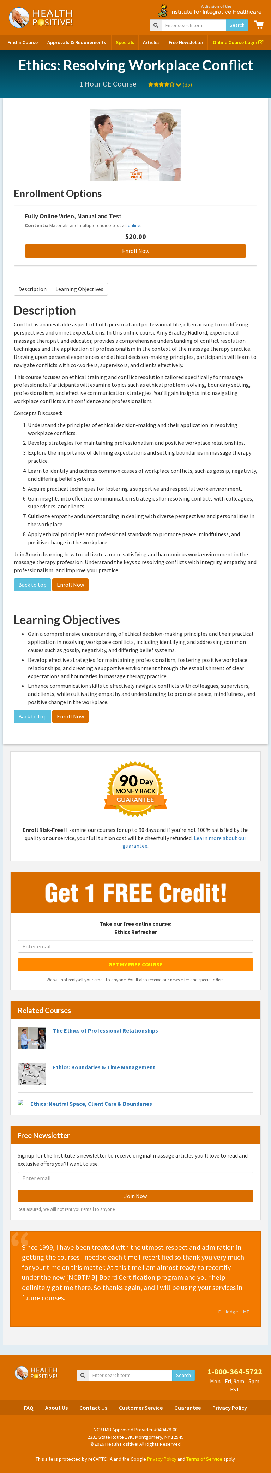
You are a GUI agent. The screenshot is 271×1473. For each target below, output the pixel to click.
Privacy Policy (229, 1407)
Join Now (135, 1196)
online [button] (134, 225)
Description (32, 288)
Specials (125, 42)
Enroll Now (135, 250)
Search (237, 25)
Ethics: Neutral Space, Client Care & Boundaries (91, 1103)
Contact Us (93, 1407)
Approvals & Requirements (76, 42)
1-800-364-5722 (234, 1372)
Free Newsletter (186, 42)
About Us (56, 1407)
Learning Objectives (79, 288)
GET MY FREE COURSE (135, 964)
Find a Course (22, 42)
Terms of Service (204, 1459)
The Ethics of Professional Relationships (105, 1030)
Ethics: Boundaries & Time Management (104, 1067)
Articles (151, 42)
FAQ (29, 1407)
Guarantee (187, 1407)
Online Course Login (235, 42)
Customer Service (141, 1407)
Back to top (32, 584)
